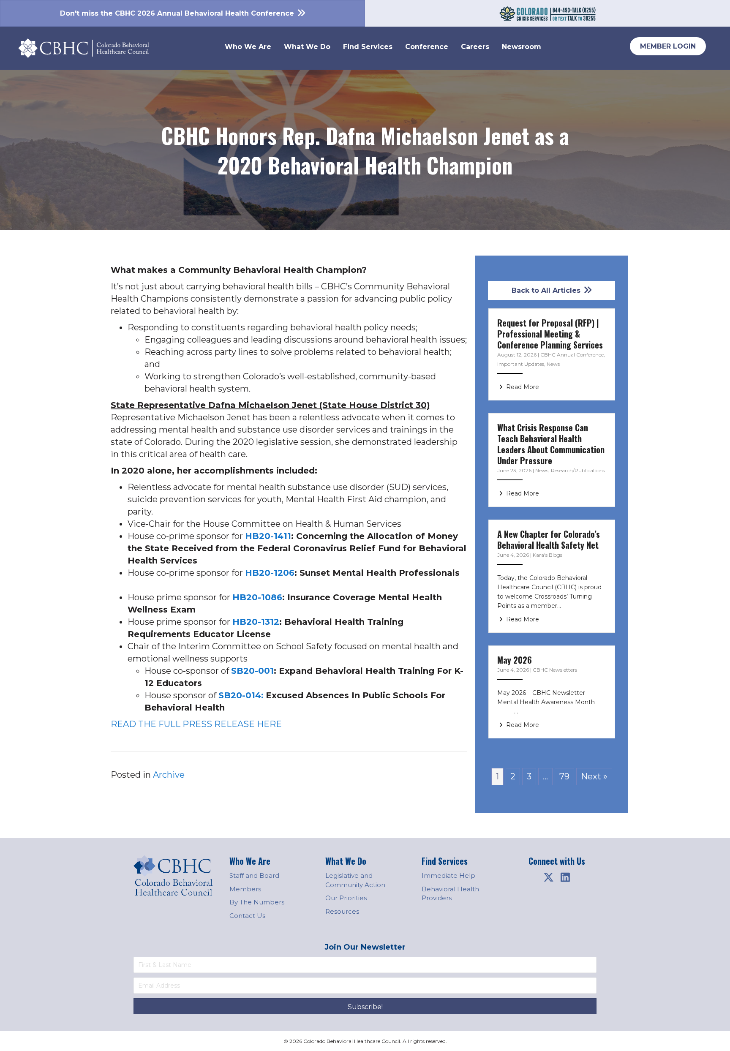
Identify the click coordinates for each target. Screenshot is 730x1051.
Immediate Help (448, 875)
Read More (521, 387)
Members (245, 889)
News (553, 364)
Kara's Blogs (547, 555)
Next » (594, 776)
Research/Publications (578, 470)
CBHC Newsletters (555, 670)
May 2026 (514, 659)
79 (564, 776)
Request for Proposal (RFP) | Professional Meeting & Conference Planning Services (550, 333)
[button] (548, 877)
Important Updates (520, 364)
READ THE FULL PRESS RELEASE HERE (196, 724)
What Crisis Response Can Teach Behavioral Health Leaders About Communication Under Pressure (551, 444)
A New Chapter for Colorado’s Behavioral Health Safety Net (548, 539)
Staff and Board (254, 875)
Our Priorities (346, 898)
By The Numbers (256, 902)
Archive (169, 775)
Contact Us (247, 916)
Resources (342, 911)
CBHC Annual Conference (572, 354)
